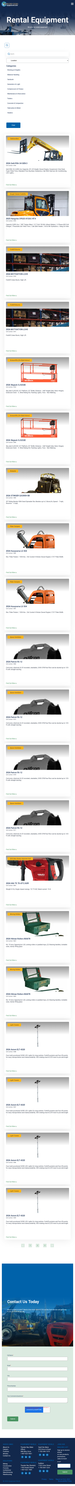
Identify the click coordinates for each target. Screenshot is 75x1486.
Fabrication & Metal (14, 108)
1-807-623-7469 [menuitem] (26, 1470)
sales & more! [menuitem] (62, 1459)
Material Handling (13, 75)
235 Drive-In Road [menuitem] (44, 1449)
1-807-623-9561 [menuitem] (26, 1454)
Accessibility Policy (65, 1481)
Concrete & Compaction (15, 103)
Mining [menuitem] (5, 1464)
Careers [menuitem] (5, 1449)
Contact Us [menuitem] (6, 1456)
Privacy (44, 1479)
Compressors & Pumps (15, 89)
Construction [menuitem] (7, 1466)
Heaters (10, 113)
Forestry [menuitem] (6, 1468)
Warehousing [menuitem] (7, 1474)
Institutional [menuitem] (7, 1470)
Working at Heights (13, 70)
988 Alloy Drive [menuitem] (26, 1451)
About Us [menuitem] (6, 1447)
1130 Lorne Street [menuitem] (44, 1465)
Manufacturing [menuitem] (8, 1472)
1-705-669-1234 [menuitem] (44, 1468)
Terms (51, 1479)
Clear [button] (13, 125)
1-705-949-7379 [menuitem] (44, 1451)
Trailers (9, 98)
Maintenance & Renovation (16, 94)
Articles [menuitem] (5, 1454)
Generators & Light (13, 84)
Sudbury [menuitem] (41, 1463)
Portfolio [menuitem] (6, 1451)
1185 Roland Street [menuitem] (27, 1468)
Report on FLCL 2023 (63, 1479)
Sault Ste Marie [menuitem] (43, 1447)
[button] (10, 4)
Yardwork (10, 79)
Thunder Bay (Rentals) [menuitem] (28, 1465)
